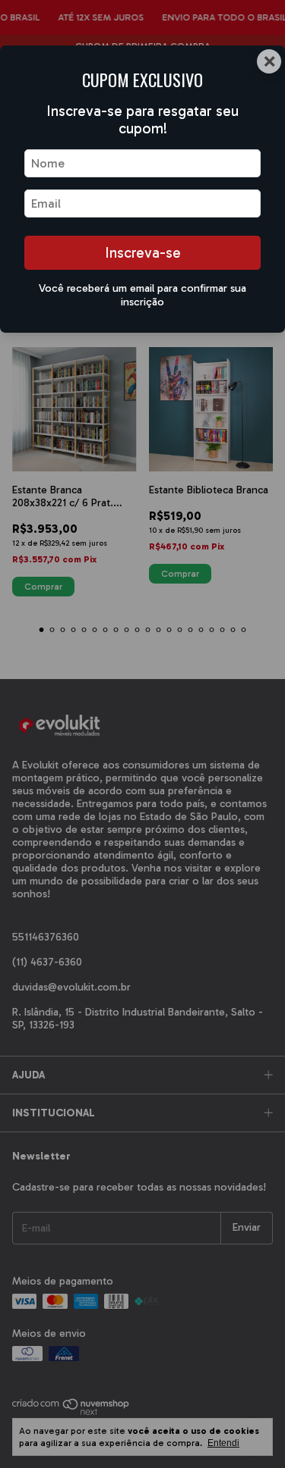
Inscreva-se (143, 252)
